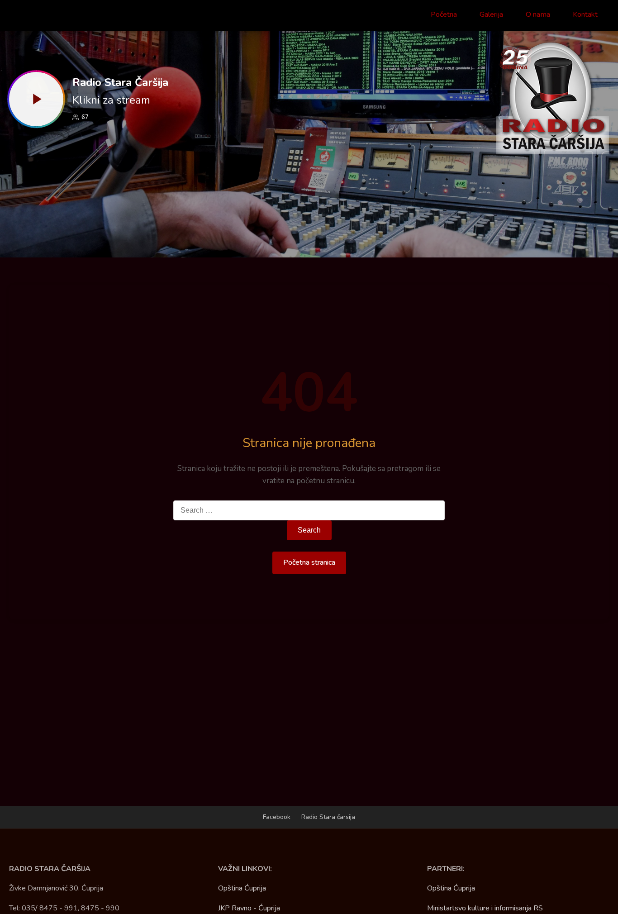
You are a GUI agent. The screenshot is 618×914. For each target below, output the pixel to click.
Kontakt (585, 14)
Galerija (491, 14)
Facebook (276, 817)
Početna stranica (309, 562)
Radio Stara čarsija (328, 817)
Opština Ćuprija (242, 888)
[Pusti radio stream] (36, 99)
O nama (538, 14)
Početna (444, 14)
